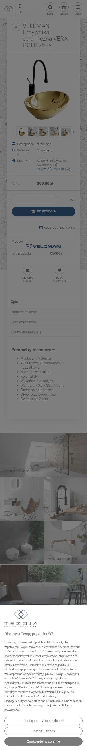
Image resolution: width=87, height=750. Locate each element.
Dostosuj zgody (43, 731)
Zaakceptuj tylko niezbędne (43, 721)
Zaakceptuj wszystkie (43, 741)
